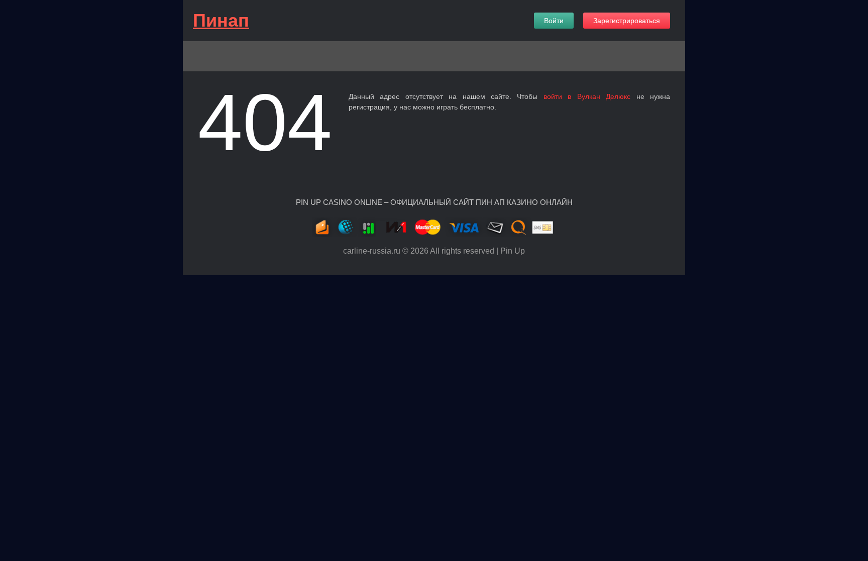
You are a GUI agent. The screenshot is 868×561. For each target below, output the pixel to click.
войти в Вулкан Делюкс (587, 96)
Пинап (221, 20)
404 (265, 122)
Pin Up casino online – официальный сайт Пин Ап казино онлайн (434, 202)
